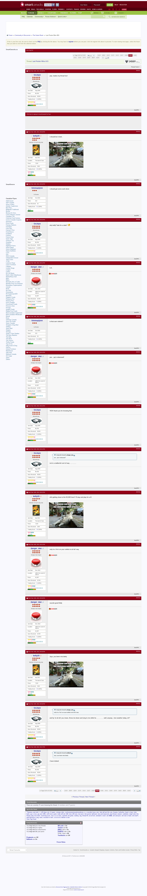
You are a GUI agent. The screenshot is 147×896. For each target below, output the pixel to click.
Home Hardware (11, 249)
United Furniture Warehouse (11, 350)
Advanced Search (118, 17)
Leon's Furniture (11, 264)
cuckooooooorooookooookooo (74, 812)
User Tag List (29, 50)
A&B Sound (9, 201)
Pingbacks (29, 837)
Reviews (83, 9)
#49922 (138, 131)
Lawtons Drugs (10, 263)
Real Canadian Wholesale (14, 314)
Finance (76, 9)
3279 (112, 55)
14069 (133, 61)
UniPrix (8, 347)
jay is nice (33, 814)
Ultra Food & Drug (11, 345)
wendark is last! (101, 815)
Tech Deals (40, 9)
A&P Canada (10, 202)
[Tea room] (109, 9)
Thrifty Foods (10, 342)
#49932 (138, 598)
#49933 (138, 651)
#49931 (138, 544)
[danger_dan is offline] (36, 281)
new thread (113, 814)
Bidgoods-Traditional (12, 209)
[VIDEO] (60, 831)
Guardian (9, 242)
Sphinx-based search (79, 890)
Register (123, 5)
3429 (88, 57)
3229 (108, 55)
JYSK (8, 261)
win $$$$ (109, 815)
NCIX (7, 289)
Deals (33, 9)
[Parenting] (119, 9)
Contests (69, 9)
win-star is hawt (126, 815)
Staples (8, 330)
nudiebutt (125, 814)
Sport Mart (9, 328)
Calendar (30, 16)
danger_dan (36, 267)
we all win (92, 815)
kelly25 (36, 136)
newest (119, 814)
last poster (87, 814)
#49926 (138, 316)
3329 (130, 55)
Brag (96, 13)
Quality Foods (10, 309)
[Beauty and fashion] (113, 9)
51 (37, 206)
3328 (126, 55)
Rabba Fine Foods (11, 311)
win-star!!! (135, 815)
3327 (121, 55)
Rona (7, 318)
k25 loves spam (52, 814)
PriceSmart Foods (11, 304)
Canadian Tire (10, 216)
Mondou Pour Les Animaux (14, 283)
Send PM (136, 110)
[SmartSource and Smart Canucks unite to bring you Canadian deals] (14, 189)
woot (40, 817)
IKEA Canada (10, 256)
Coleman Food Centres (13, 218)
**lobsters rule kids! (32, 812)
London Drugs (10, 268)
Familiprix (9, 227)
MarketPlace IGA (11, 277)
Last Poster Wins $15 (40, 61)
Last (106, 58)
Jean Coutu (9, 259)
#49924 (138, 219)
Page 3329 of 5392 (80, 55)
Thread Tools (134, 67)
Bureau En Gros (11, 213)
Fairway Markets (11, 225)
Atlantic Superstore (12, 206)
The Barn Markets (11, 335)
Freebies (61, 9)
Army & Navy (10, 204)
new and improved (103, 814)
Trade (122, 13)
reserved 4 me (45, 815)
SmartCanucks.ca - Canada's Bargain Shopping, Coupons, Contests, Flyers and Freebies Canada (105, 850)
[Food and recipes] (116, 9)
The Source (9, 340)
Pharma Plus (10, 301)
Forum (32, 13)
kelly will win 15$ (63, 814)
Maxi (7, 278)
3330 (134, 55)
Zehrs (7, 357)
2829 (103, 55)
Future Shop (10, 237)
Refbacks (29, 839)
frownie (115, 812)
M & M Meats (10, 273)
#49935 (138, 746)
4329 (97, 57)
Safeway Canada (11, 320)
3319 (117, 55)
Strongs (8, 332)
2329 (99, 55)
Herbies (8, 244)
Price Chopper (10, 302)
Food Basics (10, 232)
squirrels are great (67, 815)
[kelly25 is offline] (36, 150)
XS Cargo (9, 356)
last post (81, 814)
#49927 (138, 352)
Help (116, 5)
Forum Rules (61, 842)
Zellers (8, 359)
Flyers (54, 9)
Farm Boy (9, 228)
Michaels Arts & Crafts (13, 282)
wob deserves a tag (32, 817)
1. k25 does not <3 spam (47, 812)
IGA (7, 254)
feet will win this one (106, 812)
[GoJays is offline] (36, 86)
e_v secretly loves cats (91, 812)
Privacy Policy (133, 850)
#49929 (138, 449)
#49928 (138, 405)
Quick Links (62, 16)
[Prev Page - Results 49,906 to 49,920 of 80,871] (94, 55)
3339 (79, 57)
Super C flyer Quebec (12, 333)
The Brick (9, 339)
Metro (7, 280)
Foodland (9, 233)
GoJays (37, 75)
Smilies (60, 827)
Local (108, 13)
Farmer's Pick (10, 230)
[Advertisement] (66, 122)
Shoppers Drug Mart (12, 325)
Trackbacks (61, 835)
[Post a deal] (124, 9)
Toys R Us (9, 344)
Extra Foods (10, 223)
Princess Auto (10, 306)
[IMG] (59, 829)
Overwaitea (9, 292)
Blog (23, 13)
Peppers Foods (10, 297)
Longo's (8, 270)
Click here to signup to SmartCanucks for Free (39, 114)
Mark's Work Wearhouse (13, 275)
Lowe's (8, 271)
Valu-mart (9, 352)
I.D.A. (8, 252)
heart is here (129, 812)
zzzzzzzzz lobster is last (62, 817)
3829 (93, 57)
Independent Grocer (12, 258)
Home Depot (10, 247)
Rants (89, 9)
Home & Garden (97, 9)
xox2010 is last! (48, 817)
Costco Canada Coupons (13, 220)
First (90, 55)
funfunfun (121, 812)
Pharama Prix (10, 299)
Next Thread (89, 797)
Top (80, 13)
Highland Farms (11, 246)
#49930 (138, 492)
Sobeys (8, 326)
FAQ (23, 16)
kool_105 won (73, 814)
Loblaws (8, 266)
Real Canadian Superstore (14, 313)
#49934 (138, 703)
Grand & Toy (10, 240)
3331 (75, 57)
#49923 (138, 183)
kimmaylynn (37, 188)
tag (80, 815)
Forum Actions (50, 16)
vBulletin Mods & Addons (76, 887)
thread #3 (85, 815)
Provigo (8, 307)
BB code (60, 826)
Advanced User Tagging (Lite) (62, 887)
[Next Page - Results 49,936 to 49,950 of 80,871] (103, 58)
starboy (76, 815)
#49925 (138, 262)
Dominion (9, 221)
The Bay (8, 337)
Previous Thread (78, 797)
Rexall (8, 316)
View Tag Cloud (31, 819)
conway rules (60, 812)
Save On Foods (11, 321)
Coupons (48, 9)
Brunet (8, 211)
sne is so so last (56, 815)
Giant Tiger (9, 239)
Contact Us (76, 850)
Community (39, 16)
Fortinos (8, 235)
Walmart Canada (11, 354)
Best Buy (9, 208)
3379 (84, 57)
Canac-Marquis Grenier (13, 214)
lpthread (94, 814)
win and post (117, 815)
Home (28, 9)
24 (37, 169)
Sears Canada (10, 323)
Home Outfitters (11, 251)
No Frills (8, 290)
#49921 (138, 70)
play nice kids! (35, 815)
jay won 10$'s (42, 814)
